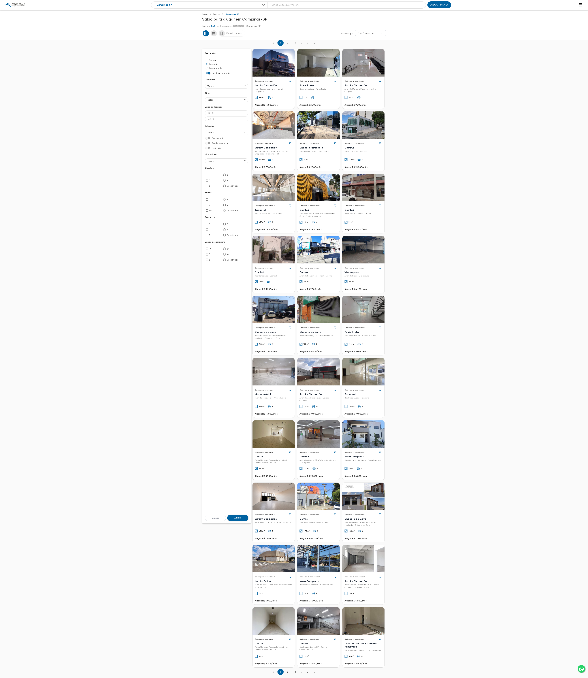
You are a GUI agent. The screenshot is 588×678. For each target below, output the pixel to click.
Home (205, 14)
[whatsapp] (581, 669)
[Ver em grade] (206, 33)
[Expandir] (263, 5)
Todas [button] (210, 86)
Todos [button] (210, 132)
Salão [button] (210, 100)
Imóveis (216, 14)
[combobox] (211, 5)
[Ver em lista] (214, 33)
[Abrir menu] (580, 5)
